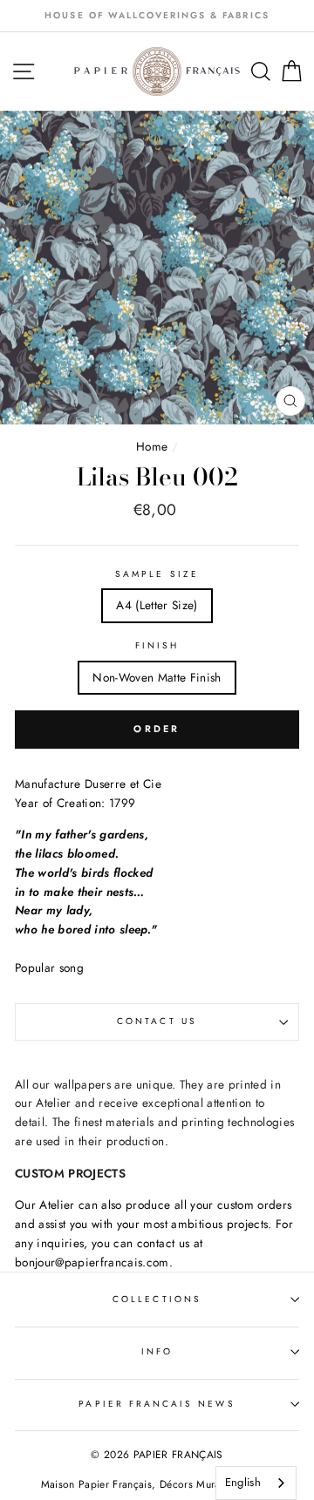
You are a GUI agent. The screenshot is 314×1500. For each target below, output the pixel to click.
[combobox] (256, 1483)
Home (154, 446)
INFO (157, 1351)
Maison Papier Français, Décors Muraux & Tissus (157, 1484)
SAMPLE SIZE (157, 573)
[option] (157, 16)
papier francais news (156, 1403)
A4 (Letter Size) (156, 605)
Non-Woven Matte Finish (156, 677)
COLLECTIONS (157, 1299)
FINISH (157, 645)
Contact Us (157, 1021)
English (243, 1482)
